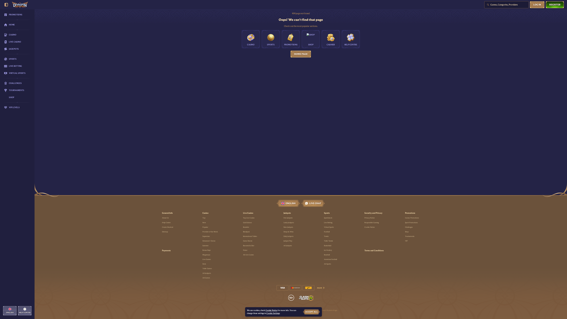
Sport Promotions (411, 223)
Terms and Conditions (374, 250)
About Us (165, 218)
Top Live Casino (249, 218)
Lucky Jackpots (289, 223)
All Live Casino (248, 255)
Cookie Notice (369, 227)
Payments (166, 250)
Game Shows (247, 241)
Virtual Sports (329, 227)
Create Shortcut (167, 227)
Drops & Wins (289, 232)
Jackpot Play (288, 241)
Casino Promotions (412, 218)
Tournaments (409, 236)
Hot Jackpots (288, 218)
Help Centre (166, 223)
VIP (406, 241)
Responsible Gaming (371, 223)
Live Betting (328, 223)
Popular (205, 227)
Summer (205, 246)
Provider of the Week (210, 232)
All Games (206, 278)
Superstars (206, 236)
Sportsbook (328, 218)
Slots (204, 264)
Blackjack (246, 232)
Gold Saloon (247, 223)
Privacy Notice (369, 218)
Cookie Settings (273, 313)
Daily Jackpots (289, 236)
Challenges (409, 227)
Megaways (206, 255)
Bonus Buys (206, 250)
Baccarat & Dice (248, 246)
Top (203, 218)
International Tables (250, 236)
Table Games (207, 268)
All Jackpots (206, 273)
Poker (245, 250)
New (204, 223)
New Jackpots (288, 227)
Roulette (246, 227)
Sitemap (165, 232)
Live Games (206, 259)
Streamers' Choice (208, 241)
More (319, 288)
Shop (407, 232)
